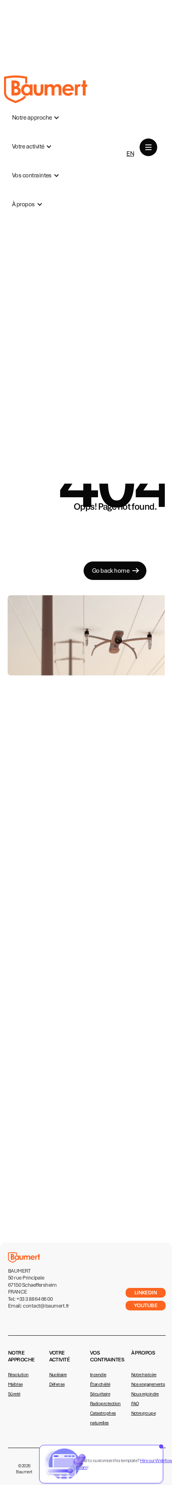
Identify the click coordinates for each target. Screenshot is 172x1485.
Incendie (98, 1374)
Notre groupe (143, 1413)
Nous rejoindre (145, 1394)
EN (130, 154)
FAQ (135, 1403)
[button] (36, 117)
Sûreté (14, 1394)
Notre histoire (143, 1374)
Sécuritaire (100, 1394)
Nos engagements (148, 1384)
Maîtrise (15, 1384)
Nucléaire (58, 1374)
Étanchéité (100, 1384)
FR (129, 141)
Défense (57, 1384)
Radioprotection (105, 1403)
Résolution (18, 1374)
